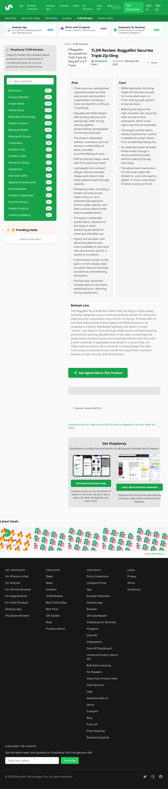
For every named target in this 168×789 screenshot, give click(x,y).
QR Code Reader (97, 615)
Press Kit (92, 724)
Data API (99, 7)
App (21, 5)
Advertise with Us (97, 698)
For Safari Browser (16, 602)
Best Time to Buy (30, 18)
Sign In (148, 7)
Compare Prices (96, 583)
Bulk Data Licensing (99, 665)
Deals (76, 5)
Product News (105, 18)
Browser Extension (32, 7)
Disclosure (133, 589)
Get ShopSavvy (133, 7)
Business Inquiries (98, 737)
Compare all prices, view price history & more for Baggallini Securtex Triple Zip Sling (114, 426)
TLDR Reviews (85, 18)
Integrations (94, 642)
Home (67, 44)
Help (89, 691)
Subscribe (70, 760)
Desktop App (50, 7)
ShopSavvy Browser (17, 615)
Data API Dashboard (99, 648)
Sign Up (158, 7)
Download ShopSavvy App (91, 483)
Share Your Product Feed (102, 678)
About (90, 704)
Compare (92, 711)
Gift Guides (51, 18)
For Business (88, 7)
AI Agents (92, 629)
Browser (64, 5)
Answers (67, 18)
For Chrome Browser (18, 589)
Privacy (131, 576)
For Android (12, 583)
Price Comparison (98, 576)
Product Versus (55, 629)
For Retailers (94, 672)
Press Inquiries (96, 731)
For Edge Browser (16, 596)
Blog (109, 5)
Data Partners (95, 685)
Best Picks (10, 18)
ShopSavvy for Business (101, 622)
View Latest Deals (156, 553)
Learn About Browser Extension (140, 487)
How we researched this (88, 408)
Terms (131, 583)
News (49, 583)
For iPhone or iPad (16, 576)
